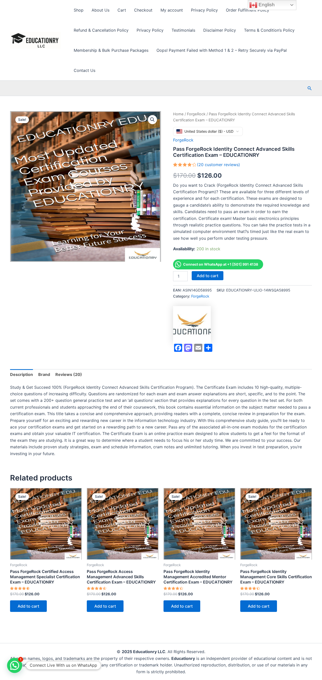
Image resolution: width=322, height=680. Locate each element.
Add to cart (207, 275)
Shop (79, 10)
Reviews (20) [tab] (68, 374)
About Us (100, 10)
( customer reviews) (218, 164)
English (266, 4)
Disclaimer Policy (219, 30)
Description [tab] (21, 374)
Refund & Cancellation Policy (101, 30)
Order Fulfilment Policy (247, 10)
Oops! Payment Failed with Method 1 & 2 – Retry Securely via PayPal (221, 50)
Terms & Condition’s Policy (269, 30)
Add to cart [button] (28, 606)
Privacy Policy (204, 10)
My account (171, 10)
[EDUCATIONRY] (192, 325)
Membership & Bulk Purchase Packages (111, 50)
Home (178, 114)
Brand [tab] (44, 374)
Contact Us (84, 70)
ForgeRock (196, 114)
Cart (121, 10)
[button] (309, 88)
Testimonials (183, 30)
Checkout (143, 10)
